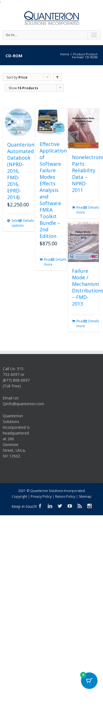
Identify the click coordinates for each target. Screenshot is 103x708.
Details (26, 220)
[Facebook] (40, 506)
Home (64, 54)
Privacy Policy (41, 496)
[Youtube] (70, 506)
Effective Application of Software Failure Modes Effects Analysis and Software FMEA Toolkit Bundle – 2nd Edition (53, 190)
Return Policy (65, 496)
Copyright (19, 496)
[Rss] (79, 506)
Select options (15, 223)
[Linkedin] (50, 506)
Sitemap (85, 496)
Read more (47, 262)
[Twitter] (60, 506)
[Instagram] (89, 506)
